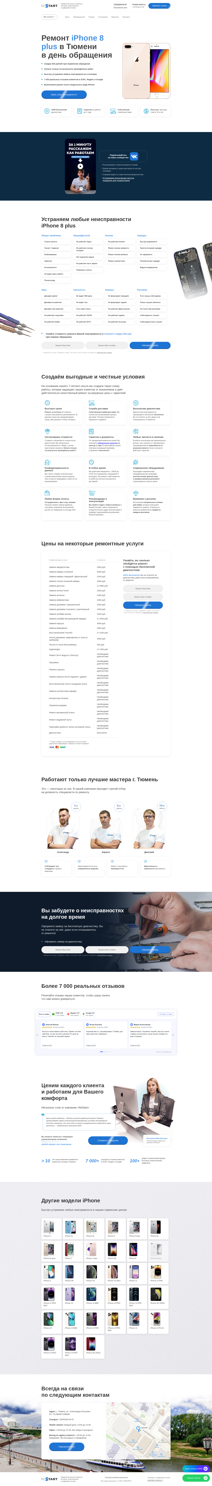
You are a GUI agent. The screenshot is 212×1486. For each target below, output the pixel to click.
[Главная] (49, 6)
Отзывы (92, 17)
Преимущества (79, 17)
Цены (67, 17)
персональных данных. (104, 352)
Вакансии (115, 17)
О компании (103, 17)
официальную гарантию (107, 443)
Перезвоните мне (120, 7)
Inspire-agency (155, 1480)
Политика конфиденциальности (116, 1477)
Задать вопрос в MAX (194, 1469)
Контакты (126, 17)
